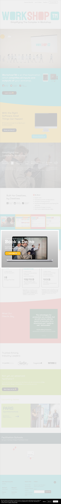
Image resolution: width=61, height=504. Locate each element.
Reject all (49, 501)
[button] (54, 237)
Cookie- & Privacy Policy (12, 502)
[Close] (59, 501)
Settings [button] (44, 501)
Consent (55, 501)
